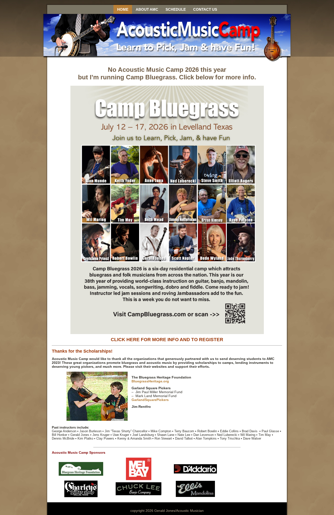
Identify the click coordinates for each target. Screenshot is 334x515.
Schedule (176, 9)
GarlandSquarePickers (150, 400)
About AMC (147, 9)
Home (122, 9)
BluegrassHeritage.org (150, 381)
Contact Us (205, 9)
